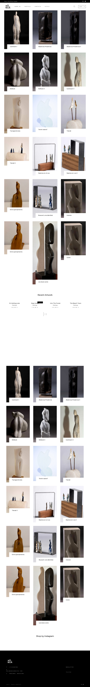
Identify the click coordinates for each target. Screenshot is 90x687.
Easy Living (34, 303)
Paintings (14, 305)
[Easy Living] (35, 300)
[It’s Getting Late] (14, 300)
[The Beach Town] (76, 300)
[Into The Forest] (55, 300)
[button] (43, 314)
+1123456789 (13, 667)
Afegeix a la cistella (14, 302)
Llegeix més (35, 301)
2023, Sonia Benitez (13, 684)
